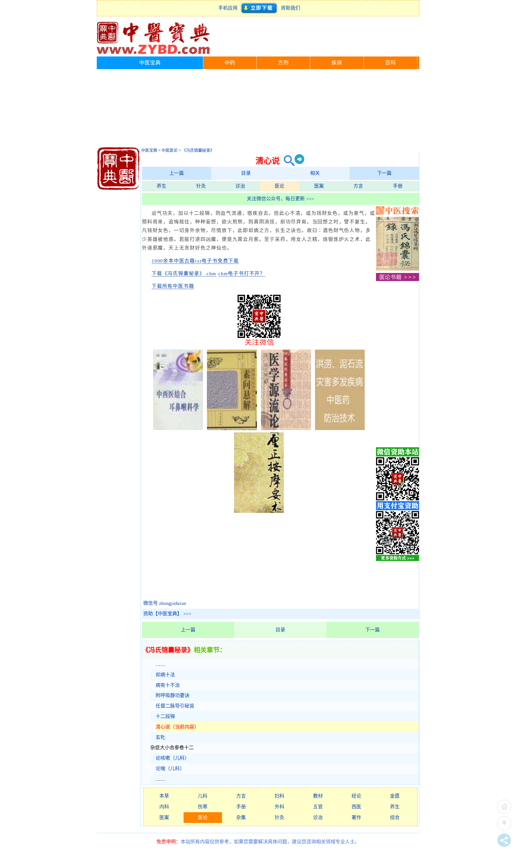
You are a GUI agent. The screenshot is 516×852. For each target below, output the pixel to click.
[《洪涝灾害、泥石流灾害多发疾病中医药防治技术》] (340, 428)
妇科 (279, 796)
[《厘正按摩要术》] (259, 511)
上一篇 (176, 173)
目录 (246, 173)
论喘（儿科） (170, 768)
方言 (358, 186)
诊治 (240, 186)
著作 (356, 817)
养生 (161, 186)
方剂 (283, 63)
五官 (318, 807)
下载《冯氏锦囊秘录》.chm (184, 273)
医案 (319, 186)
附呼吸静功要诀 (172, 695)
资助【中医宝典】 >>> (167, 613)
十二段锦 (165, 716)
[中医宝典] (153, 53)
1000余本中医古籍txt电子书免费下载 (195, 261)
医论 (279, 186)
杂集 (241, 817)
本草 (164, 796)
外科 (279, 807)
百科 (390, 63)
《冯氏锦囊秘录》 (198, 150)
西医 (356, 807)
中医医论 (170, 150)
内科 (164, 807)
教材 (318, 796)
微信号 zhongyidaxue (164, 603)
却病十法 (165, 674)
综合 (395, 817)
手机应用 (229, 8)
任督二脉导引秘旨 (175, 706)
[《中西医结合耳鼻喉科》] (178, 428)
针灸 (201, 186)
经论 (356, 796)
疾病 (336, 63)
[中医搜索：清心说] (287, 160)
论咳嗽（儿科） (172, 758)
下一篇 (384, 173)
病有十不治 (168, 685)
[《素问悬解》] (232, 428)
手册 (398, 186)
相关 (315, 173)
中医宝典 (150, 63)
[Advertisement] (258, 109)
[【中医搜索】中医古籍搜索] (397, 213)
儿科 (202, 796)
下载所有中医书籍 (173, 286)
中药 (229, 63)
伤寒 (202, 807)
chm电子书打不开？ (241, 273)
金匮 (395, 796)
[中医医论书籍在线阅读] (397, 279)
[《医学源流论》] (286, 428)
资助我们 (290, 8)
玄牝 (160, 737)
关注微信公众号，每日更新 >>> (280, 198)
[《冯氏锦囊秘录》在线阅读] (397, 269)
